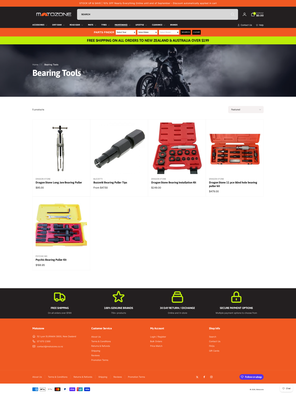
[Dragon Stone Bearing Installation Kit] (177, 168)
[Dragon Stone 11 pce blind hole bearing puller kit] (235, 168)
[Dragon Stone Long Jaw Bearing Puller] (61, 168)
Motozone (260, 389)
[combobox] (157, 14)
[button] (257, 14)
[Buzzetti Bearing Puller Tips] (119, 168)
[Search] (233, 14)
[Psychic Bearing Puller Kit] (61, 245)
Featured (235, 109)
